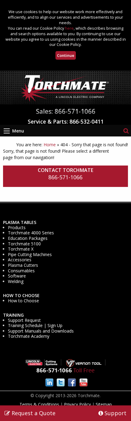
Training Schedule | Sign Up (35, 325)
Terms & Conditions (39, 404)
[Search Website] (126, 130)
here (69, 28)
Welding (15, 281)
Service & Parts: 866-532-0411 (66, 121)
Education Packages (28, 238)
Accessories (19, 260)
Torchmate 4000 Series (31, 233)
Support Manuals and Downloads (41, 331)
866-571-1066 (65, 177)
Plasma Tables (19, 222)
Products (17, 227)
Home (50, 144)
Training (13, 315)
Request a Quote (32, 413)
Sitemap (104, 404)
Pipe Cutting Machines (30, 254)
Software (17, 276)
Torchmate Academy (28, 336)
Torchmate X (21, 249)
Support (114, 413)
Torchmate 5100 (24, 244)
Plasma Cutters (23, 265)
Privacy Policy (77, 404)
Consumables (21, 271)
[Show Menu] (7, 131)
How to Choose (21, 295)
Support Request (24, 320)
